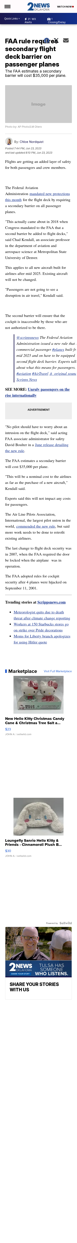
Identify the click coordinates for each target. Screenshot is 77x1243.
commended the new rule (35, 526)
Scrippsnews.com (51, 602)
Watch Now (64, 6)
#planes (58, 349)
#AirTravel (40, 373)
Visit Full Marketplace (58, 671)
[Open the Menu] (7, 6)
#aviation (23, 373)
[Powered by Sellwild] (65, 923)
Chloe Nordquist (31, 142)
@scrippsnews (27, 337)
